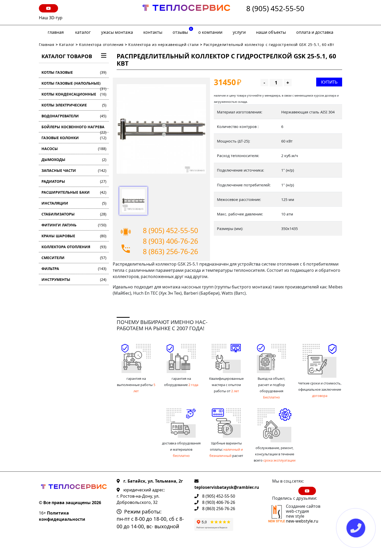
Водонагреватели (73, 115)
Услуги (239, 32)
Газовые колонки (73, 137)
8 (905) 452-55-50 (275, 8)
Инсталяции (73, 203)
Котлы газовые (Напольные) (73, 85)
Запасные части (73, 170)
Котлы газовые (73, 72)
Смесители (73, 257)
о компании (210, 32)
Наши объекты (271, 32)
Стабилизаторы (73, 214)
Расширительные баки (73, 192)
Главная (56, 32)
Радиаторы (73, 181)
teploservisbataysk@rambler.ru (226, 487)
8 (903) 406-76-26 (170, 241)
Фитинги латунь (73, 224)
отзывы (182, 31)
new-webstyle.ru (302, 521)
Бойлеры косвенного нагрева (73, 128)
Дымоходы (73, 159)
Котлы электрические (73, 105)
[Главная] (186, 12)
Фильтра (73, 268)
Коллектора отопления (101, 44)
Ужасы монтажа (117, 32)
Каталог (83, 32)
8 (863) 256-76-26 (170, 251)
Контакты (152, 32)
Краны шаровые (73, 235)
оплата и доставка (314, 32)
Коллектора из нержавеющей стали (163, 44)
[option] (161, 129)
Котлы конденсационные (73, 94)
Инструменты (73, 279)
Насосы (73, 148)
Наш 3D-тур (50, 18)
